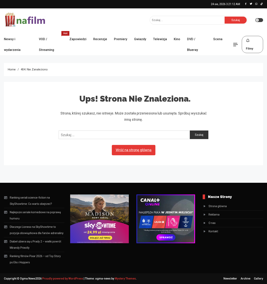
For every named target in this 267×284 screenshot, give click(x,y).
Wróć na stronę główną (133, 150)
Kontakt (213, 231)
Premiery (120, 39)
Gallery (258, 278)
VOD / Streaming (52, 43)
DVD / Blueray (192, 44)
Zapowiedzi (77, 39)
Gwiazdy (140, 39)
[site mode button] (259, 20)
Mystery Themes (125, 278)
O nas (212, 223)
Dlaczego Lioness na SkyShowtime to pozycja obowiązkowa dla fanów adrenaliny (37, 230)
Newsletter (230, 278)
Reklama (214, 214)
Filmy (249, 48)
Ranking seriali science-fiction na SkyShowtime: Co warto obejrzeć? (31, 200)
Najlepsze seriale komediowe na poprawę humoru (35, 215)
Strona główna (218, 206)
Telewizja (160, 39)
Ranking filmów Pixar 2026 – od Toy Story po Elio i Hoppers (35, 259)
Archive (245, 278)
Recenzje (100, 39)
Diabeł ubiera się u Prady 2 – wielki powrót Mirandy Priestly (35, 244)
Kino (177, 39)
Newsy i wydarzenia (12, 44)
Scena (217, 39)
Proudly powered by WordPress (63, 278)
